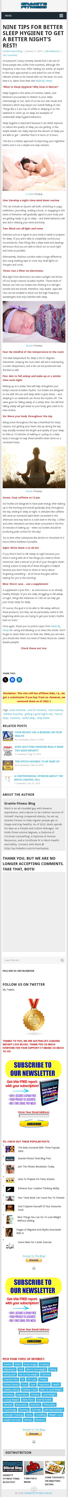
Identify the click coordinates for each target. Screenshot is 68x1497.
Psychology (10, 1409)
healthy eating (11, 1389)
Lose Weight (49, 1394)
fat (22, 1379)
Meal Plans (28, 1399)
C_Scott (29, 194)
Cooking (44, 1364)
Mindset (8, 1404)
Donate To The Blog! (34, 1256)
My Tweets (8, 989)
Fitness (43, 1379)
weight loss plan (12, 1419)
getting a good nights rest (38, 714)
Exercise (45, 1374)
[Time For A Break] (34, 1468)
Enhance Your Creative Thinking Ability (38, 1188)
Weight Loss (55, 1414)
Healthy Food (29, 1389)
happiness (44, 1384)
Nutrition (35, 1404)
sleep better (43, 718)
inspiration (22, 1394)
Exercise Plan (11, 1379)
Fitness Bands (11, 1384)
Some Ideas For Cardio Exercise (34, 1242)
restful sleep (28, 718)
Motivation (21, 1404)
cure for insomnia (37, 710)
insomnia (15, 718)
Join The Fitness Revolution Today (36, 1166)
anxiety (8, 1364)
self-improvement (53, 1409)
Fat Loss (31, 1379)
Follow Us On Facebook (18, 970)
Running (23, 1409)
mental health (44, 1399)
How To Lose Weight (51, 1389)
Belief (18, 1364)
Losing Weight (11, 1399)
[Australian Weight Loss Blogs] (34, 1035)
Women (28, 1419)
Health (56, 1384)
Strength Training (13, 1414)
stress (29, 1414)
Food (24, 1384)
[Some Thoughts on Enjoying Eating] (55, 1467)
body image (30, 1364)
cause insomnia (17, 710)
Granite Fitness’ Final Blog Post (34, 1158)
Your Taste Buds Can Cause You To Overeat (41, 1197)
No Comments (10, 55)
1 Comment (20, 754)
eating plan (10, 1374)
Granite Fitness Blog (12, 51)
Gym (33, 1384)
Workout (40, 1419)
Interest (35, 1394)
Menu (8, 15)
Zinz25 (29, 345)
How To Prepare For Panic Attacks (36, 1179)
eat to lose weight (28, 1374)
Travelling (40, 1414)
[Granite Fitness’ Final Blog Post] (13, 1466)
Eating (52, 1369)
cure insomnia (55, 710)
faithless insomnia (12, 714)
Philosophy (49, 1404)
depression (9, 1369)
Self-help (36, 1409)
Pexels (29, 491)
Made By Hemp (43, 80)
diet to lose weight (36, 1369)
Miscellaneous (53, 51)
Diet (21, 1369)
